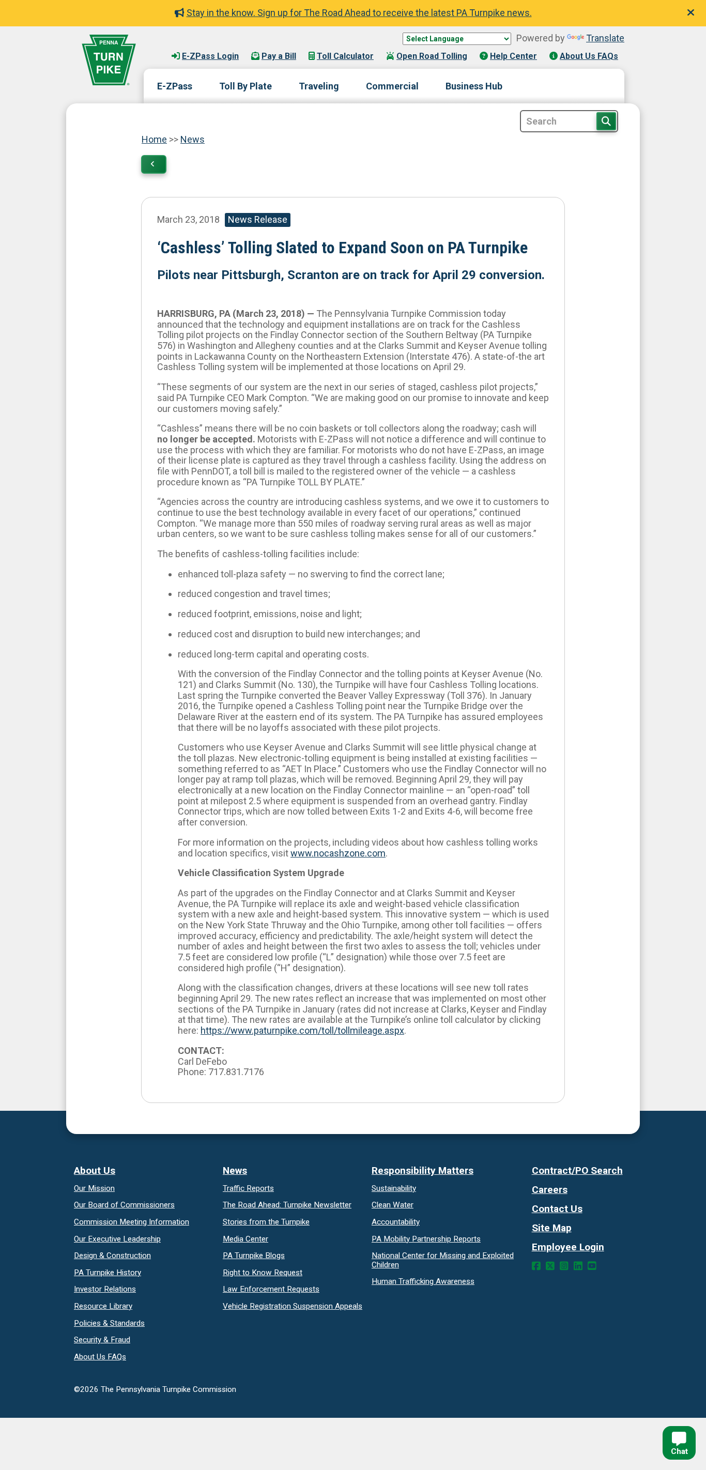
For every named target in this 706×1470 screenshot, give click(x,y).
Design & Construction (112, 1255)
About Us (94, 1170)
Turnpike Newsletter (287, 1204)
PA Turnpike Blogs (254, 1255)
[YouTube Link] (592, 1266)
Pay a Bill (279, 56)
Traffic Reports (248, 1188)
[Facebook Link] (536, 1266)
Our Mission (94, 1188)
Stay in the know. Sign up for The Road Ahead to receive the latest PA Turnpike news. (359, 12)
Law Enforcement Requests (271, 1289)
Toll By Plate (245, 86)
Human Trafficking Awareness (423, 1281)
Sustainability (394, 1188)
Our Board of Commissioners (124, 1204)
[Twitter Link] (550, 1266)
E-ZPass (174, 86)
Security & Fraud (102, 1339)
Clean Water (392, 1204)
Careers (549, 1190)
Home (154, 139)
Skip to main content (197, 46)
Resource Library (103, 1306)
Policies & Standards (109, 1323)
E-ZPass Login (210, 56)
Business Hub (474, 86)
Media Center (245, 1239)
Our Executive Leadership (117, 1239)
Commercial (392, 86)
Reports (426, 1239)
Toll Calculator (345, 56)
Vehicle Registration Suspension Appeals (292, 1306)
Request (262, 1272)
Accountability (396, 1222)
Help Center (513, 56)
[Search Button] (606, 121)
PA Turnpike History (107, 1272)
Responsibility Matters (422, 1170)
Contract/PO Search (577, 1170)
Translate (605, 38)
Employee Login (568, 1247)
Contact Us (557, 1209)
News (192, 139)
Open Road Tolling (431, 56)
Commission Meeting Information (131, 1222)
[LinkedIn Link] (578, 1266)
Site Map (552, 1228)
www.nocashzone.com (338, 853)
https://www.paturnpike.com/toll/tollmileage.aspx (302, 1030)
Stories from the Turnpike (266, 1222)
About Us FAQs (589, 56)
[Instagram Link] (564, 1266)
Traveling (319, 86)
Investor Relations (105, 1289)
